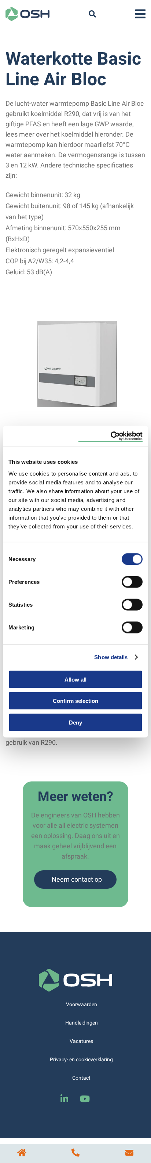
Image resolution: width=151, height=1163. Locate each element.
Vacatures (81, 1041)
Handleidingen (81, 1023)
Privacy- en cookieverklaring (81, 1059)
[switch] (132, 581)
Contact (81, 1078)
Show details (111, 657)
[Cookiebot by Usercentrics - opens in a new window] (110, 436)
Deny (75, 722)
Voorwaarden (81, 1004)
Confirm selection (75, 701)
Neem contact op (77, 879)
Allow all (75, 679)
